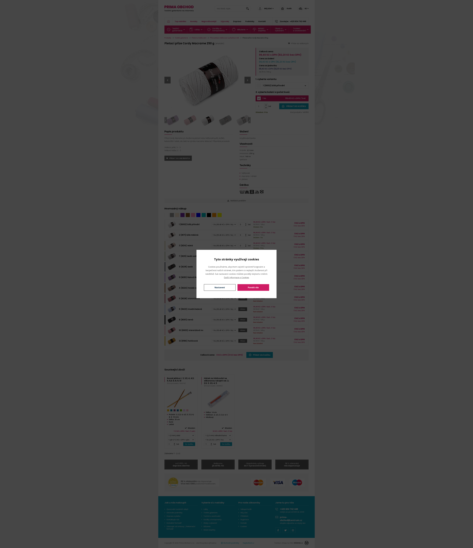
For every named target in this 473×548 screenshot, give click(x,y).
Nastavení (220, 287)
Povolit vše (253, 287)
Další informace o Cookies (236, 277)
